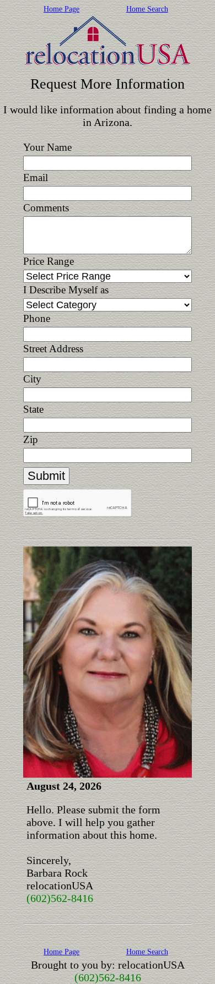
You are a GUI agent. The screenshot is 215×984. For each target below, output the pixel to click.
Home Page (61, 9)
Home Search (147, 9)
